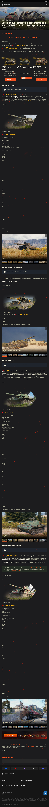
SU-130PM (11, 37)
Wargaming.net (8, 804)
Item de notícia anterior (8, 761)
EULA (3, 788)
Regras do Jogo (25, 783)
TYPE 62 (28, 37)
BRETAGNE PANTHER (35, 37)
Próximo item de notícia (40, 761)
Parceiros (4, 780)
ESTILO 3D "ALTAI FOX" (20, 37)
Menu (46, 4)
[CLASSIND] (45, 793)
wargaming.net (7, 793)
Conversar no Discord (7, 33)
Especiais (10, 20)
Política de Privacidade (26, 778)
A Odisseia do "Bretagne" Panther (37, 567)
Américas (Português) (9, 773)
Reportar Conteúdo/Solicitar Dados (10, 785)
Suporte (3, 778)
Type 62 (18, 744)
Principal (3, 20)
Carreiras (23, 785)
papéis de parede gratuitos (14, 570)
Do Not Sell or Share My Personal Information (32, 788)
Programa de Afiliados (7, 783)
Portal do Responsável (26, 780)
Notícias (7, 20)
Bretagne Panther (24, 744)
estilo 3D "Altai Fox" (30, 746)
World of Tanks (6, 4)
